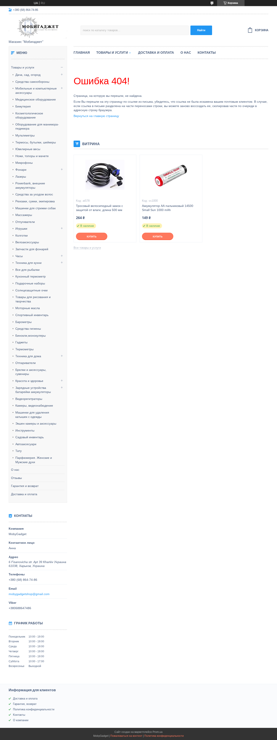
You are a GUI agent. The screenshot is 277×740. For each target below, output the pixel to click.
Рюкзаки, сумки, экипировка (35, 201)
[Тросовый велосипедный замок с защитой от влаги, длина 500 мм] (105, 176)
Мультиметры (25, 135)
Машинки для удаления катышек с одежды (32, 415)
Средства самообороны (32, 81)
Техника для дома (28, 356)
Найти (201, 30)
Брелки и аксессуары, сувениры (30, 372)
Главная (82, 52)
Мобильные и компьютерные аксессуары (36, 90)
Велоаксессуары (27, 242)
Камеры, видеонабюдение (34, 405)
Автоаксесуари (25, 444)
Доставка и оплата (24, 494)
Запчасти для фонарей (31, 249)
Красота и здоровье (29, 381)
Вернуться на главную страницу (96, 116)
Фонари (20, 169)
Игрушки (21, 228)
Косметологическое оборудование (29, 115)
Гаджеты (21, 342)
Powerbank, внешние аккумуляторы (30, 185)
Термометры (24, 349)
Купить (92, 236)
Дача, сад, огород (27, 74)
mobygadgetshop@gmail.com (29, 594)
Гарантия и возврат (25, 486)
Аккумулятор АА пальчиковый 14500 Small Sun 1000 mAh (167, 208)
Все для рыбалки (27, 269)
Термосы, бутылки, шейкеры (35, 142)
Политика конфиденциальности (33, 709)
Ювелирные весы (27, 149)
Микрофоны (24, 162)
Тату (18, 451)
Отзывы (16, 478)
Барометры (23, 322)
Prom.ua (158, 732)
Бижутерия (23, 106)
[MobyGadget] (45, 27)
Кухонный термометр (30, 276)
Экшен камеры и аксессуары (35, 423)
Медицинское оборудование (35, 99)
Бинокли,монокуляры (30, 335)
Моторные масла (27, 308)
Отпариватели (25, 363)
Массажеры (23, 215)
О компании (20, 720)
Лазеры (20, 176)
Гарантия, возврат (25, 704)
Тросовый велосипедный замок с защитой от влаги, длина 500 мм (99, 208)
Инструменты (24, 430)
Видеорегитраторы (28, 399)
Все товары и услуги (87, 247)
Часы (19, 256)
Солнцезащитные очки (31, 290)
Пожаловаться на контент (126, 735)
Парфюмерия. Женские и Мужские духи (33, 460)
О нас (15, 469)
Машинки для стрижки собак (35, 208)
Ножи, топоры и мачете (32, 156)
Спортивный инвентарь (31, 315)
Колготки (21, 235)
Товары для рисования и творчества (33, 299)
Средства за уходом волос (34, 194)
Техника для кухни (28, 263)
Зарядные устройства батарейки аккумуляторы (33, 390)
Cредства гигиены (28, 328)
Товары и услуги (22, 67)
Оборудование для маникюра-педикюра (37, 126)
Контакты (207, 52)
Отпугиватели (25, 222)
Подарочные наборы (30, 283)
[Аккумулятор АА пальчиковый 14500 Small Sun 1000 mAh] (171, 176)
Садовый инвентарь (29, 437)
